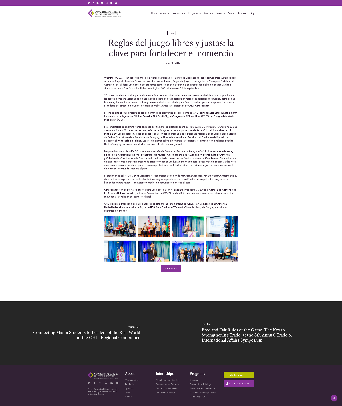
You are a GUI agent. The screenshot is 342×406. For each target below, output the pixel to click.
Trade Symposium (197, 396)
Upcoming (194, 380)
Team (127, 392)
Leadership (130, 384)
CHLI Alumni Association (167, 388)
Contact (128, 396)
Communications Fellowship (168, 384)
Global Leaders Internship (167, 380)
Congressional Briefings (200, 384)
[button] (171, 268)
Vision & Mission (132, 380)
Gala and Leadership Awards (203, 392)
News (171, 33)
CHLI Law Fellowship (165, 392)
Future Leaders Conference (202, 388)
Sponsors (129, 388)
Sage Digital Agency (97, 394)
